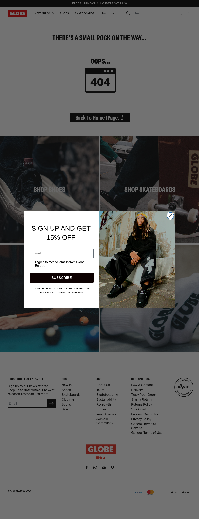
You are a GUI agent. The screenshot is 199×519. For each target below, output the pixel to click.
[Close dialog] (170, 215)
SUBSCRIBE (61, 278)
